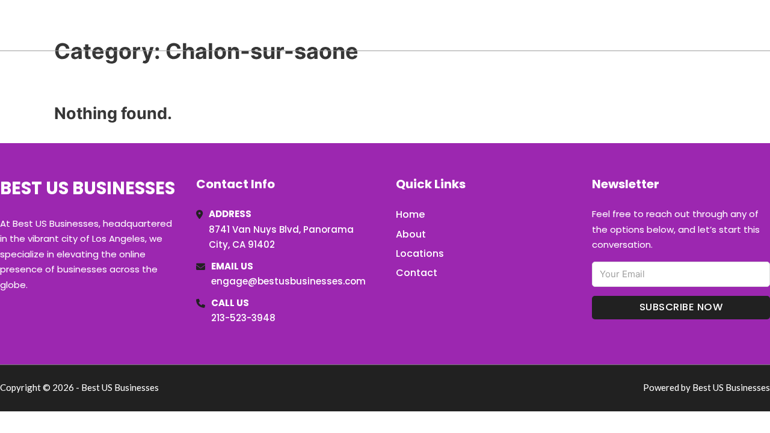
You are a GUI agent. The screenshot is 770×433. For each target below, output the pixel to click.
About (411, 234)
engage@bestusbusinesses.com (288, 281)
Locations (685, 25)
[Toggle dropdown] (766, 25)
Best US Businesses (97, 24)
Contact (416, 273)
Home (630, 25)
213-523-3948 (243, 318)
